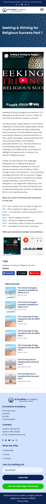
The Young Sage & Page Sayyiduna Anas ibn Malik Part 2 (29, 333)
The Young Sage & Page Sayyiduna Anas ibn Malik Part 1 (29, 347)
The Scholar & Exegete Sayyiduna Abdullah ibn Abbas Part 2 (28, 290)
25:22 (4, 218)
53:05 (4, 223)
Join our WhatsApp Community (23, 486)
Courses (7, 458)
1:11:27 (4, 226)
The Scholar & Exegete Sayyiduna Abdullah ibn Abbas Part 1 (28, 304)
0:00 (4, 206)
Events (7, 454)
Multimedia (8, 450)
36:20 (4, 220)
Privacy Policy (23, 501)
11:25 (4, 209)
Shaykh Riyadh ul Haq (21, 115)
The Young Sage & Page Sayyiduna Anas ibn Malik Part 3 (29, 318)
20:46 (4, 212)
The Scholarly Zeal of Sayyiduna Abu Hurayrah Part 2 (28, 361)
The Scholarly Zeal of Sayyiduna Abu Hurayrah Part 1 (28, 376)
